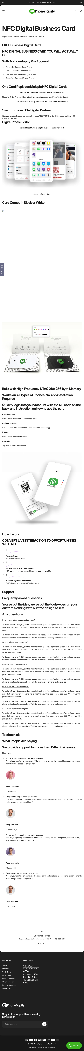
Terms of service (42, 1047)
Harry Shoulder (12, 825)
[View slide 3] (43, 943)
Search (4, 965)
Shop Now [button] (6, 753)
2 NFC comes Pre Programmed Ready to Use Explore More (29, 566)
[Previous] (3, 2)
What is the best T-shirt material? (15, 686)
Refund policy (51, 1047)
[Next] (81, 2)
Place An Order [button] (8, 97)
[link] (31, 978)
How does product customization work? (18, 620)
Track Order (6, 972)
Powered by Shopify (49, 1044)
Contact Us (6, 988)
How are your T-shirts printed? (14, 664)
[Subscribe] (44, 1024)
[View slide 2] (40, 943)
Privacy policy (32, 1047)
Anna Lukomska (12, 786)
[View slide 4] (46, 943)
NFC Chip (6, 441)
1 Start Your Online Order (15, 554)
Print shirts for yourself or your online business (24, 758)
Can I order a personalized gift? (15, 708)
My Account (6, 975)
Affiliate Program (8, 982)
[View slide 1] (38, 943)
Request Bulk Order (9, 985)
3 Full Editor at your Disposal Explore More (22, 578)
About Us (5, 969)
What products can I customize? (15, 642)
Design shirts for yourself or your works (22, 797)
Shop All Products (9, 978)
